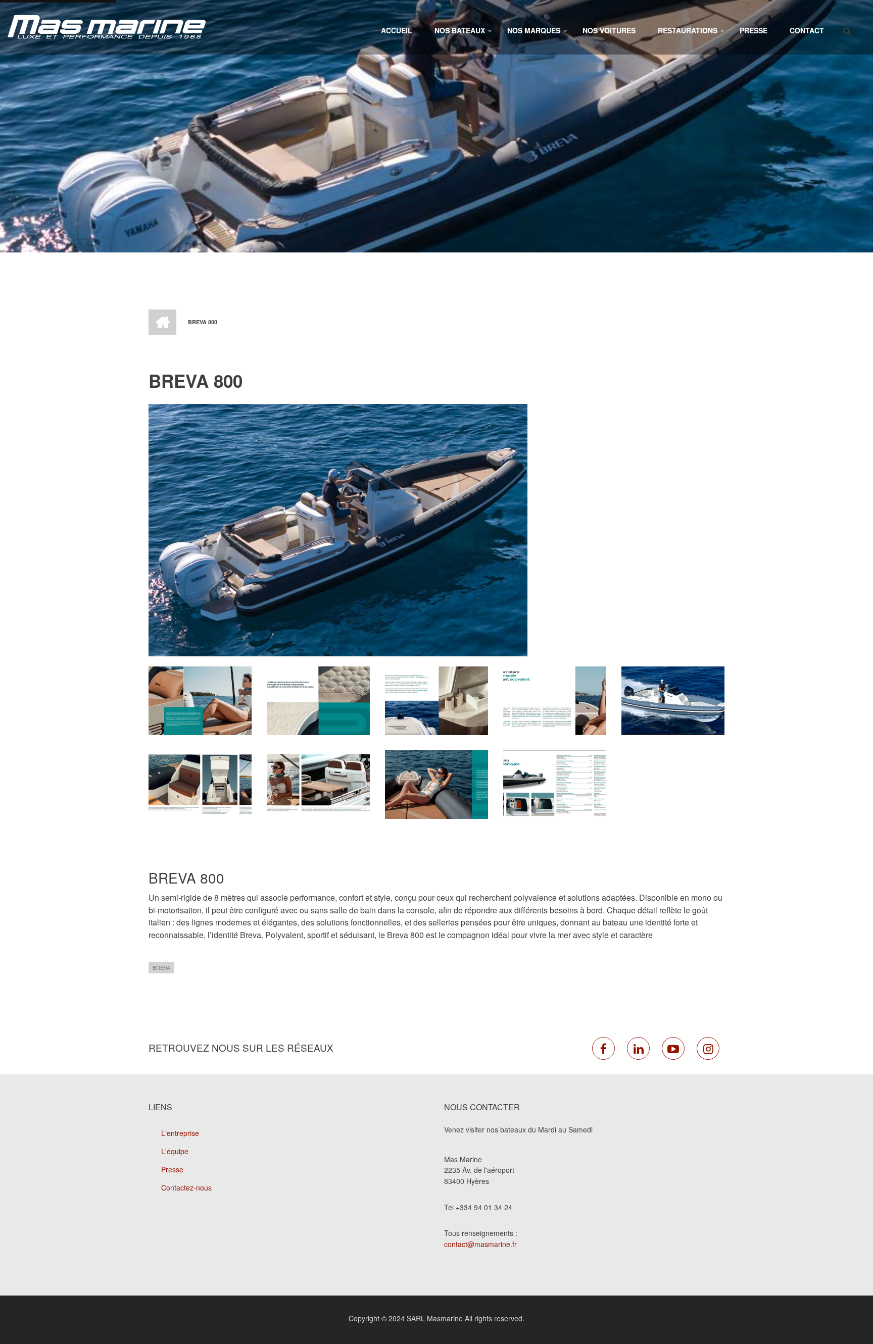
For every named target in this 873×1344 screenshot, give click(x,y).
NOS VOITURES (609, 30)
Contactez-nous (186, 1187)
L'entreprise (180, 1133)
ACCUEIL (396, 30)
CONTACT (807, 30)
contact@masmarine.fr (480, 1244)
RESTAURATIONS (687, 30)
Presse (172, 1169)
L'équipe (174, 1151)
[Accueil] (107, 26)
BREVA (161, 967)
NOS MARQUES (533, 30)
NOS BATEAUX (459, 30)
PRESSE (753, 30)
